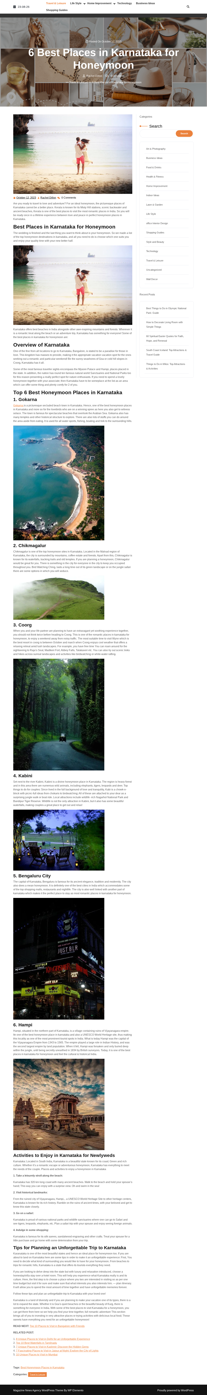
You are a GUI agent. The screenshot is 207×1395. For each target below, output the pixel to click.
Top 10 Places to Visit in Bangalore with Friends (57, 1326)
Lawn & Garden (154, 204)
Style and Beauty (155, 242)
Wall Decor (152, 279)
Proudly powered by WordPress (175, 1390)
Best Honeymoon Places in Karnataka (42, 1367)
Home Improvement (99, 3)
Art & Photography (156, 148)
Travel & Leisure (56, 3)
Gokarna (18, 405)
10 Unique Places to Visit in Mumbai (37, 1354)
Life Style (76, 3)
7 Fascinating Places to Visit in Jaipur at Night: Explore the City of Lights (57, 1350)
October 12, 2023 (26, 198)
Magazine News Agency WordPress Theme (38, 1390)
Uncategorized (154, 269)
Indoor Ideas (152, 195)
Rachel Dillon (48, 198)
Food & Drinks (153, 167)
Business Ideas (145, 3)
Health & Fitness (155, 176)
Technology (124, 3)
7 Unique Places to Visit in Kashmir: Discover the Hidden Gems (52, 1346)
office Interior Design (157, 223)
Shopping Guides (57, 10)
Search (155, 126)
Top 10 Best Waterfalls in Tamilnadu (36, 1343)
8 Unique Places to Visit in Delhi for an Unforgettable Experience (53, 1339)
